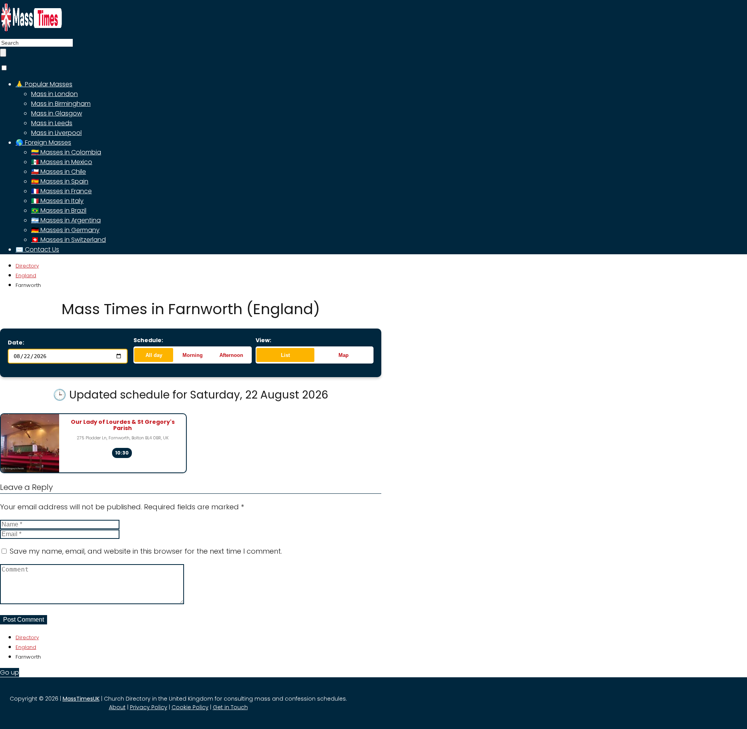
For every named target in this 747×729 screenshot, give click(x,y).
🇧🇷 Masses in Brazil (58, 210)
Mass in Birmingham (61, 103)
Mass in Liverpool (56, 132)
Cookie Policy (190, 707)
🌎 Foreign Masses (43, 142)
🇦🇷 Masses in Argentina (66, 220)
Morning (192, 355)
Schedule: (148, 340)
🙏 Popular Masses (44, 84)
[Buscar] (3, 53)
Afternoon (231, 355)
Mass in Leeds (51, 123)
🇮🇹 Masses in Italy (57, 200)
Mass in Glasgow (56, 113)
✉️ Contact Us (37, 249)
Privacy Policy (148, 707)
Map (343, 355)
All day (154, 355)
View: (263, 340)
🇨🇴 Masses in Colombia (66, 152)
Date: (16, 342)
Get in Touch (230, 707)
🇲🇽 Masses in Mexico (61, 161)
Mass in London (54, 93)
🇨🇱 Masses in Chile (58, 171)
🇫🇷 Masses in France (61, 191)
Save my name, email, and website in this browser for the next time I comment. (146, 551)
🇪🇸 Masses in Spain (59, 181)
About (117, 707)
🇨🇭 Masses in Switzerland (68, 239)
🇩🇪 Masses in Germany (65, 230)
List (285, 355)
